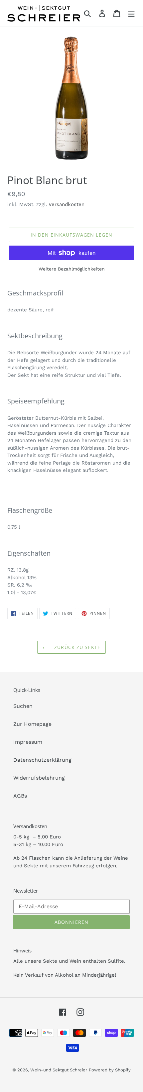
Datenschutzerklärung (42, 760)
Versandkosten (66, 204)
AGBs (20, 796)
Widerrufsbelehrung (39, 778)
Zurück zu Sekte (76, 647)
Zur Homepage (32, 724)
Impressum (27, 742)
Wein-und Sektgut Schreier (58, 1069)
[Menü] (131, 13)
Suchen (23, 706)
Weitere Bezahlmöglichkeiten (72, 269)
